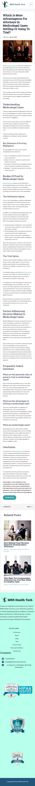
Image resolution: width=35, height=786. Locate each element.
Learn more (9, 497)
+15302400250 (10, 658)
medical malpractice (12, 65)
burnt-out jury (26, 272)
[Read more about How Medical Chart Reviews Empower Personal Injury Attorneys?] (17, 530)
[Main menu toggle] (31, 4)
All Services (16, 632)
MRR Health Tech (17, 4)
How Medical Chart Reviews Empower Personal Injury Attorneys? (16, 545)
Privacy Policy (17, 644)
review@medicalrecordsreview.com (15, 662)
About (17, 635)
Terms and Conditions (16, 648)
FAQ (17, 641)
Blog (15, 549)
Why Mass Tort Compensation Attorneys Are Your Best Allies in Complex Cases (17, 580)
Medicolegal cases (8, 183)
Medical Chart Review (23, 549)
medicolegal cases (17, 451)
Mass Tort (19, 584)
